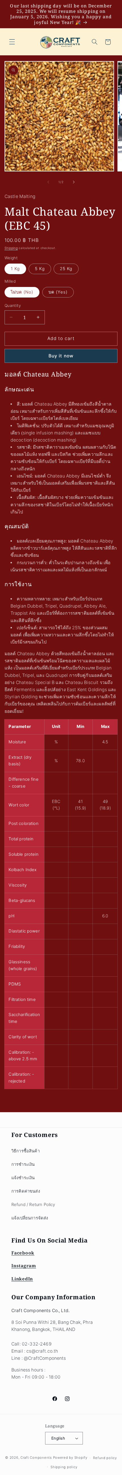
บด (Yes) (58, 292)
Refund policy (105, 1458)
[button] (11, 41)
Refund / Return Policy (33, 1204)
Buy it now (61, 356)
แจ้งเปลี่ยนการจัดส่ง (29, 1218)
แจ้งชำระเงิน (23, 1177)
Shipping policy (64, 1467)
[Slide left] (48, 182)
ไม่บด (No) (22, 292)
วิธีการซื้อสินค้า (25, 1151)
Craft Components (36, 1458)
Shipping (11, 248)
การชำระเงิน (23, 1164)
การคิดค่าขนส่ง (25, 1191)
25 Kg (66, 268)
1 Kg (15, 268)
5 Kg (40, 268)
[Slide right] (74, 182)
